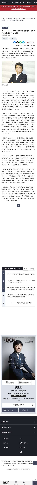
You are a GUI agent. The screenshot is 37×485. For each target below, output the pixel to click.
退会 (21, 452)
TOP (21, 438)
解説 (15, 18)
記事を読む (4, 2)
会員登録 (5, 438)
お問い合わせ (24, 443)
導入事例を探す (16, 2)
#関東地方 (13, 38)
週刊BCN (10, 18)
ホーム (3, 18)
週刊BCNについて (8, 410)
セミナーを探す (27, 2)
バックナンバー (25, 410)
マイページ (6, 447)
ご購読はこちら (18, 405)
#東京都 (5, 38)
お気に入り (31, 42)
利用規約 (22, 447)
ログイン (5, 443)
